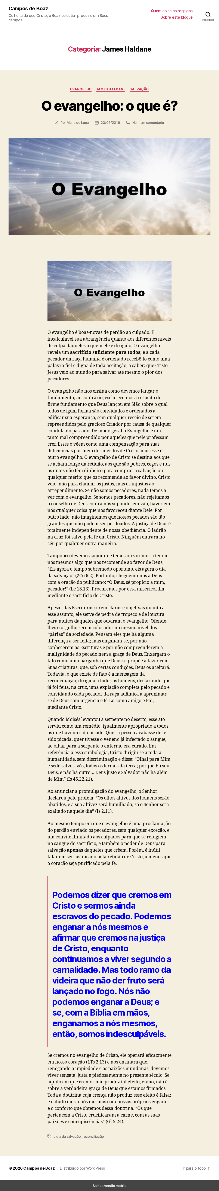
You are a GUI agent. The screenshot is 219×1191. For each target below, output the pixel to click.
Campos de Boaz (28, 8)
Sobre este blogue (177, 17)
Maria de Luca (78, 122)
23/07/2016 (110, 122)
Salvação (139, 89)
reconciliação (93, 1136)
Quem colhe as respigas (172, 11)
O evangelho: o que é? (109, 105)
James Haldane (110, 89)
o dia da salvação (67, 1136)
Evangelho (81, 89)
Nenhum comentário (148, 122)
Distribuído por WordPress (82, 1168)
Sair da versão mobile (109, 1186)
